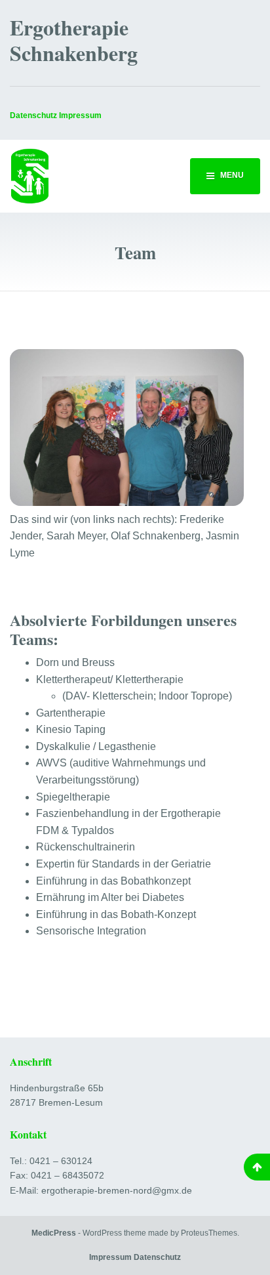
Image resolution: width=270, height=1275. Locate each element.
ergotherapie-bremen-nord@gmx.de (116, 1190)
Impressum (110, 1257)
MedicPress (53, 1233)
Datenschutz (33, 115)
